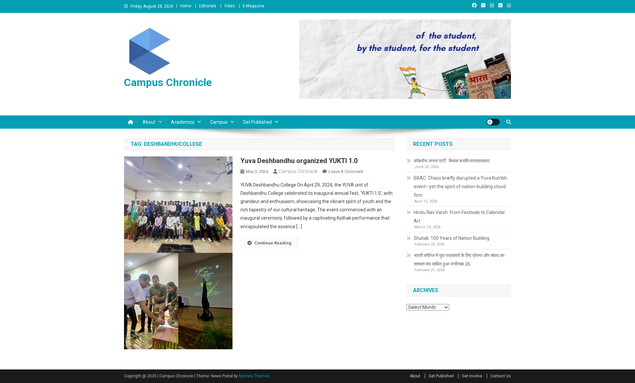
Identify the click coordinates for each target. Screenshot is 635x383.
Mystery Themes (254, 376)
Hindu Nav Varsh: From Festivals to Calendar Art (459, 217)
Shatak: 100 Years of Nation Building (451, 238)
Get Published (257, 122)
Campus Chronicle (168, 82)
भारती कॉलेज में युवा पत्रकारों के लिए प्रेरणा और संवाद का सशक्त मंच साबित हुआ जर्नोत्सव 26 (459, 260)
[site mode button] (493, 122)
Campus (219, 122)
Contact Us (500, 376)
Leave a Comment (345, 171)
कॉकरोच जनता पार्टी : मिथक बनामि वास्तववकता (451, 160)
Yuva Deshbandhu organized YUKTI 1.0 (299, 161)
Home (185, 6)
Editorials (207, 6)
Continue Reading (272, 242)
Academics (182, 122)
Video (229, 6)
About (149, 122)
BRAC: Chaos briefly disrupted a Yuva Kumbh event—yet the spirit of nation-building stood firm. (460, 186)
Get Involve (472, 376)
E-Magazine (253, 6)
